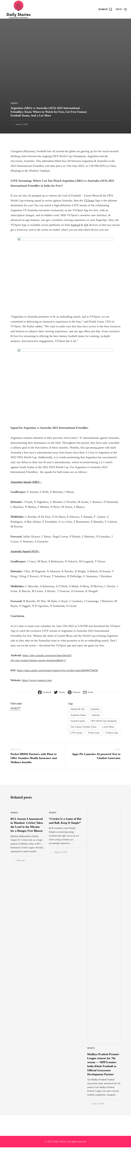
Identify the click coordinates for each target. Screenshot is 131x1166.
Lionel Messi (108, 727)
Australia (96, 715)
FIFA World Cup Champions (104, 721)
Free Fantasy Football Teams (83, 727)
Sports (14, 103)
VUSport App (111, 733)
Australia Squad (77, 721)
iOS (86, 224)
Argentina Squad (78, 715)
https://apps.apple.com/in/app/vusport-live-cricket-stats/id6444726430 (57, 670)
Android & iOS (77, 709)
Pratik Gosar (94, 733)
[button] (121, 9)
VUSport (89, 200)
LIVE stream (76, 733)
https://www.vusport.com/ (37, 680)
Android (75, 224)
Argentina (94, 709)
